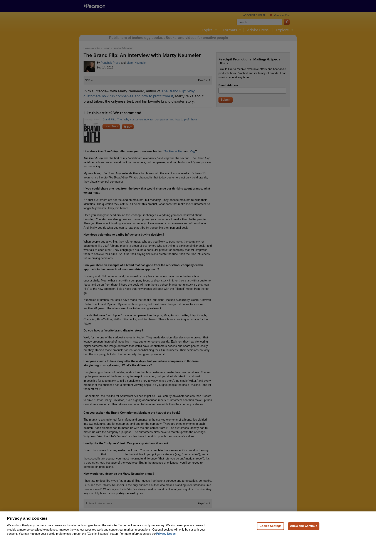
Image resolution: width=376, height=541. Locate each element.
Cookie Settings (270, 526)
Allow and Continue (303, 526)
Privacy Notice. (166, 533)
